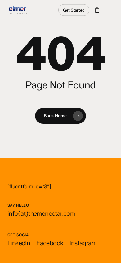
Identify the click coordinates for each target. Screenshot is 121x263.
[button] (109, 10)
